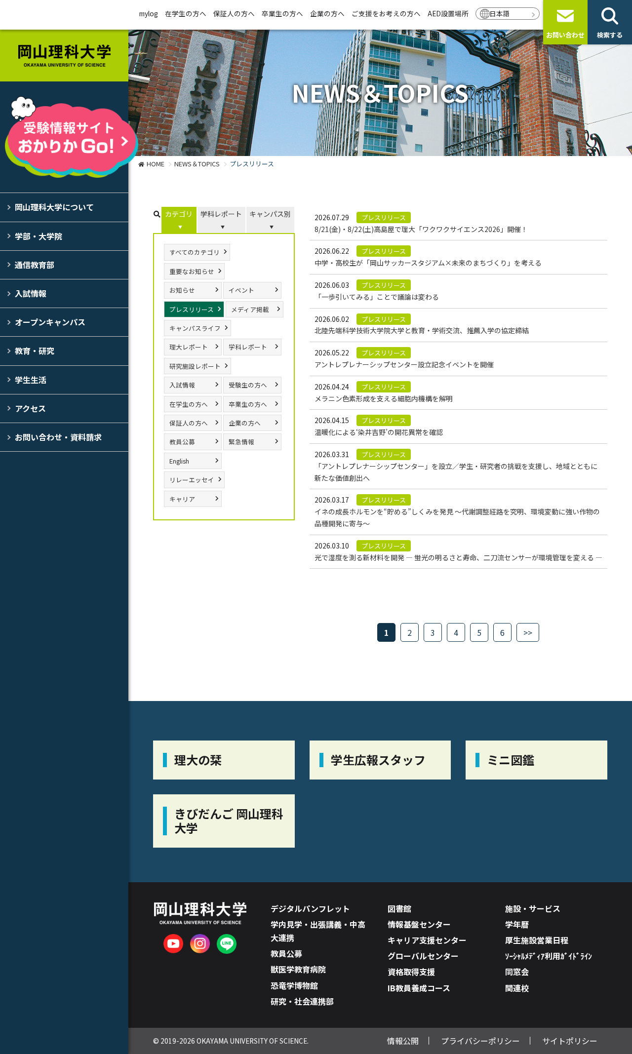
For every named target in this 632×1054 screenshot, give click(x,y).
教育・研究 (34, 350)
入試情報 (30, 293)
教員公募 (182, 441)
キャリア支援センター (427, 940)
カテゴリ (179, 214)
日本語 (499, 13)
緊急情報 (241, 441)
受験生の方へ (248, 385)
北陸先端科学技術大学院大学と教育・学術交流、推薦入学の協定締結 (422, 330)
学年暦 (517, 924)
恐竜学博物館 (294, 985)
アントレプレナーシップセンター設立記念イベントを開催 (404, 364)
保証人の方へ (234, 13)
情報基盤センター (419, 924)
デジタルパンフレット (310, 908)
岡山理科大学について (54, 207)
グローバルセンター (423, 956)
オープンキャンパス (50, 322)
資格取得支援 (411, 971)
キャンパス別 (270, 214)
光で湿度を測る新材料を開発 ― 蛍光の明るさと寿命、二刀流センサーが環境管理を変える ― (458, 557)
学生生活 (30, 380)
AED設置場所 (448, 13)
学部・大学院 (38, 236)
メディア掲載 (250, 309)
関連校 (517, 988)
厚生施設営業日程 (536, 940)
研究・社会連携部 (302, 1001)
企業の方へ (327, 13)
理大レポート (188, 346)
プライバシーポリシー (480, 1041)
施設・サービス (532, 908)
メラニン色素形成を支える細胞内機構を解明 (384, 398)
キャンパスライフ (195, 328)
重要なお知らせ (191, 271)
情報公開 (403, 1041)
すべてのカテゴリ (194, 252)
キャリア (182, 499)
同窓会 (517, 971)
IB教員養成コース (419, 988)
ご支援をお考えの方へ (386, 13)
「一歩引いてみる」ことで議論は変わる (377, 297)
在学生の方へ (185, 13)
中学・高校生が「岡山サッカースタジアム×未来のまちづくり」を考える (428, 263)
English (179, 461)
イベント (241, 290)
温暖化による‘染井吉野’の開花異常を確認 (379, 432)
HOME (155, 163)
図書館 (399, 908)
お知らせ (182, 290)
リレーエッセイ (191, 479)
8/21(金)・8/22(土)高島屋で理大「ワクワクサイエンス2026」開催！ (421, 229)
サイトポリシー (569, 1041)
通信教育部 (34, 265)
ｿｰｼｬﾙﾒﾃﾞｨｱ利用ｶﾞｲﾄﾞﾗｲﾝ (548, 956)
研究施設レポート (195, 366)
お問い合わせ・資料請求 (58, 437)
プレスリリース (191, 309)
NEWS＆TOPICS (197, 163)
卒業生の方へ (282, 13)
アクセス (30, 408)
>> (527, 632)
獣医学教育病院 (298, 969)
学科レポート (221, 214)
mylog (148, 13)
